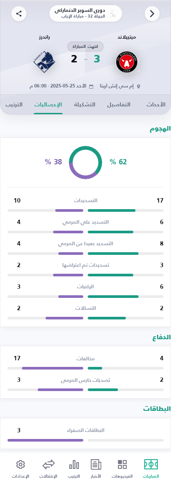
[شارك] (19, 14)
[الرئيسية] (152, 14)
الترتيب (14, 105)
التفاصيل (118, 105)
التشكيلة (84, 105)
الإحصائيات (48, 105)
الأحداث (156, 105)
